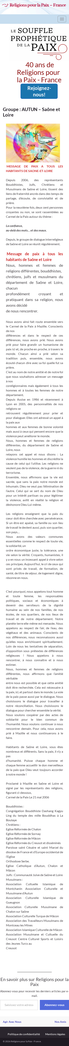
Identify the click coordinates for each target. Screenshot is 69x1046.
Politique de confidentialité (24, 1034)
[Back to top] (60, 1037)
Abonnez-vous (54, 1005)
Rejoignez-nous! (39, 91)
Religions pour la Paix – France (38, 5)
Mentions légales (55, 1034)
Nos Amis (60, 1021)
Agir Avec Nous (12, 1021)
